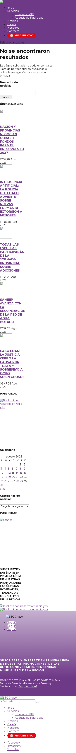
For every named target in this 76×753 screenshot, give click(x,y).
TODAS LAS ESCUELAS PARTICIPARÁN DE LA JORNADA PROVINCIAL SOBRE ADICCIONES (12, 257)
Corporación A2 (27, 686)
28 (17, 481)
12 (9, 472)
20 (13, 476)
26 (9, 481)
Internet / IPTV (24, 14)
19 (9, 476)
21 (17, 476)
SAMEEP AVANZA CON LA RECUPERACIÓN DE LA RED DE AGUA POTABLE (12, 311)
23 (25, 476)
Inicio (10, 7)
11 (5, 472)
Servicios (13, 11)
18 (5, 476)
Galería (11, 24)
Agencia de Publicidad (29, 17)
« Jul (3, 489)
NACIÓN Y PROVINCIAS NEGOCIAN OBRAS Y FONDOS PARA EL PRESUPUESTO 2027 (12, 140)
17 (2, 476)
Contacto (13, 31)
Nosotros (13, 27)
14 (17, 472)
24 (2, 481)
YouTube (13, 749)
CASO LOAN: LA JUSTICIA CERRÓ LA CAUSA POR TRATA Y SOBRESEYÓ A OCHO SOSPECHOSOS (12, 364)
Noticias (12, 21)
